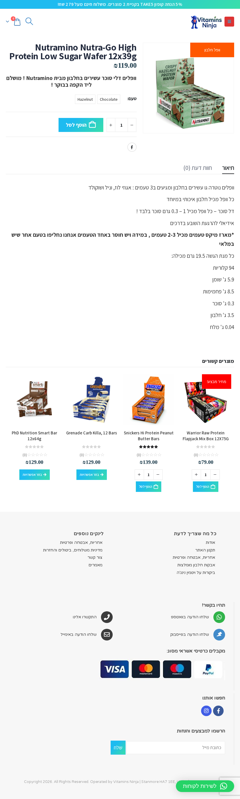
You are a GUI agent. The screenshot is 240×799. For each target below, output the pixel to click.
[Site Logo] (206, 21)
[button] (229, 22)
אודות (210, 542)
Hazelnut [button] (85, 99)
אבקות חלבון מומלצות (196, 565)
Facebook (132, 147)
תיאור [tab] (228, 168)
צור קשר (95, 557)
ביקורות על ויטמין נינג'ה (195, 572)
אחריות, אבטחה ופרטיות (194, 557)
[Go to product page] (148, 399)
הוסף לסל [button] (202, 486)
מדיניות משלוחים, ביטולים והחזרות (72, 550)
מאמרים (95, 565)
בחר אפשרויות (89, 474)
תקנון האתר (205, 550)
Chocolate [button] (109, 99)
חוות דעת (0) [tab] (197, 168)
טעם (132, 98)
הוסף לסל (76, 124)
